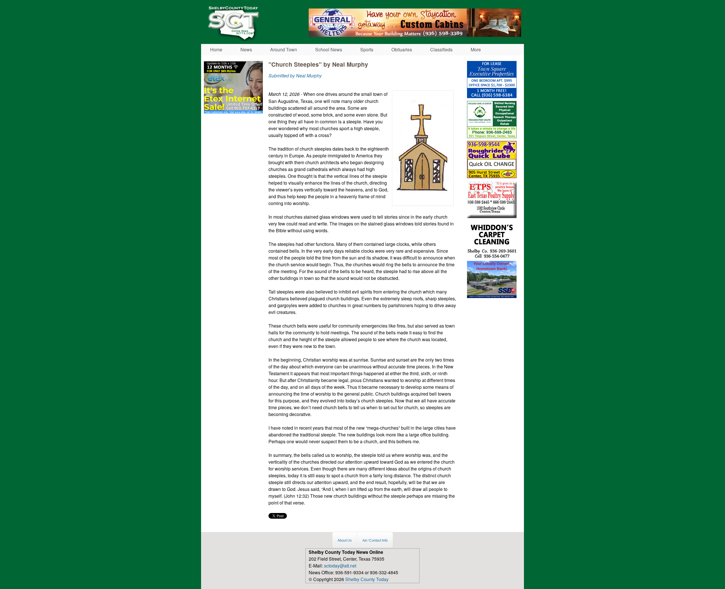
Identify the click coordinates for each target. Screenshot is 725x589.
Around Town (283, 49)
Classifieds (441, 49)
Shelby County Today (367, 579)
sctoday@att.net (340, 565)
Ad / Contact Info (375, 540)
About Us (345, 540)
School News (328, 49)
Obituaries (401, 49)
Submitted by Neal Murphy (295, 75)
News (246, 49)
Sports (366, 49)
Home (216, 49)
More (476, 49)
